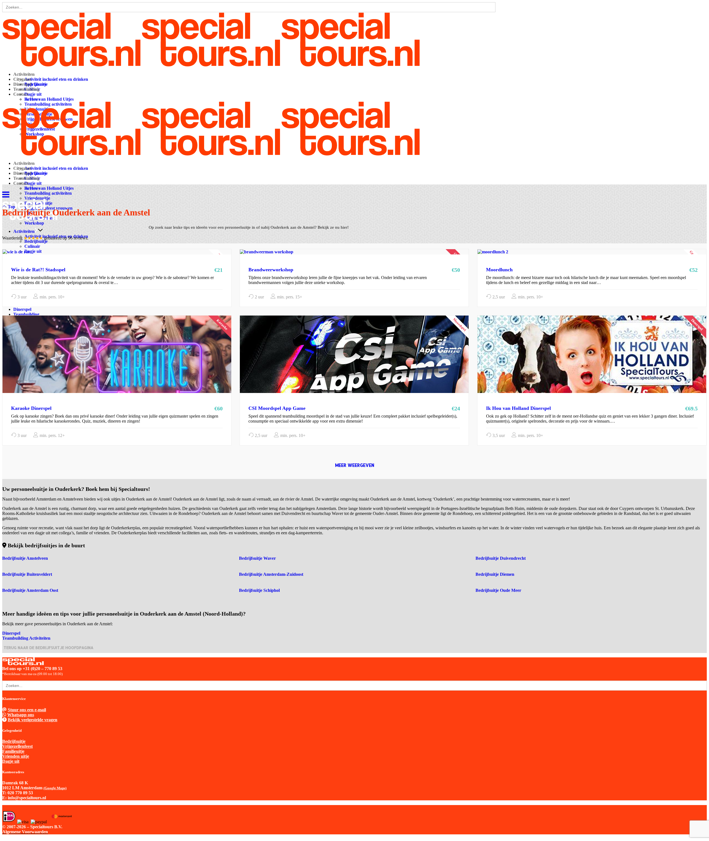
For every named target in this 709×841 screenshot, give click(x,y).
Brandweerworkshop (270, 269)
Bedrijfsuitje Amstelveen (25, 558)
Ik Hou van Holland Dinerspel (518, 408)
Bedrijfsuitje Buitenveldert (27, 574)
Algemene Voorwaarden (25, 831)
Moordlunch (499, 269)
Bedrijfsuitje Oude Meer (498, 590)
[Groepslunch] (492, 251)
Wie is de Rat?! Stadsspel (38, 269)
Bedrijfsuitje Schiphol (259, 590)
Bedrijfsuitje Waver (257, 558)
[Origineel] (266, 251)
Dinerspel (11, 633)
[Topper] (15, 251)
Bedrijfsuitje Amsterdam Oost (30, 590)
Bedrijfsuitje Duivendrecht (501, 558)
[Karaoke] (140, 362)
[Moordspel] (378, 362)
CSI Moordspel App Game (276, 408)
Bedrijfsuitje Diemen (495, 574)
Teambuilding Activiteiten (26, 638)
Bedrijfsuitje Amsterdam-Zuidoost (271, 574)
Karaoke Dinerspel (31, 408)
